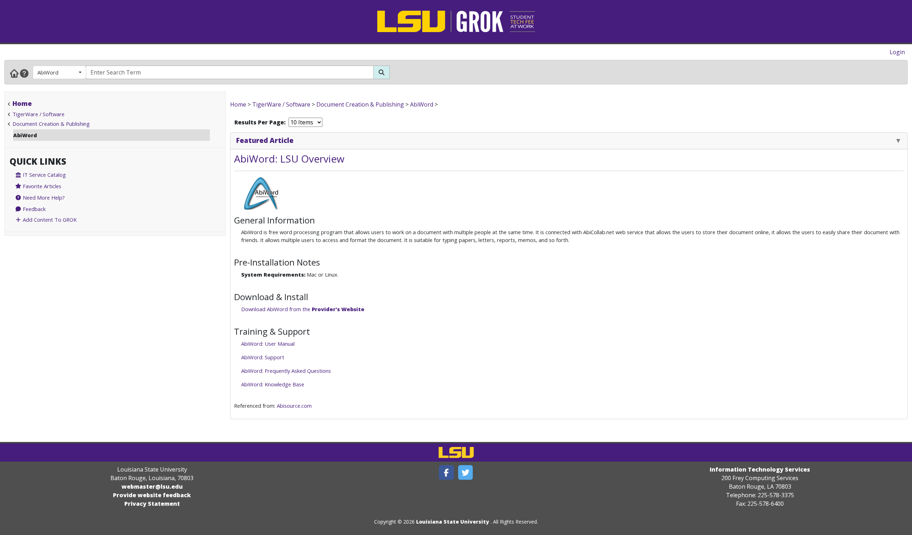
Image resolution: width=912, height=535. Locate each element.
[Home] (14, 73)
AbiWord (47, 72)
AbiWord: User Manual (268, 343)
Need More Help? (43, 197)
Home (22, 103)
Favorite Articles (41, 186)
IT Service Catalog (43, 174)
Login (897, 52)
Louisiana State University (452, 521)
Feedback (33, 208)
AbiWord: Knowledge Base (272, 384)
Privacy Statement (152, 504)
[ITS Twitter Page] (465, 472)
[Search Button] (381, 72)
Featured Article (265, 140)
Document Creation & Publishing (51, 123)
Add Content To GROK (49, 219)
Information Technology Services (760, 469)
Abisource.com (294, 405)
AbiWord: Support (262, 357)
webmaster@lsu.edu (152, 486)
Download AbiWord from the (302, 309)
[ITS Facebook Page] (446, 472)
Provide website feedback (152, 495)
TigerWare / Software (38, 114)
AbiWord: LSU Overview (289, 158)
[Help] (24, 73)
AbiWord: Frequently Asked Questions (286, 370)
